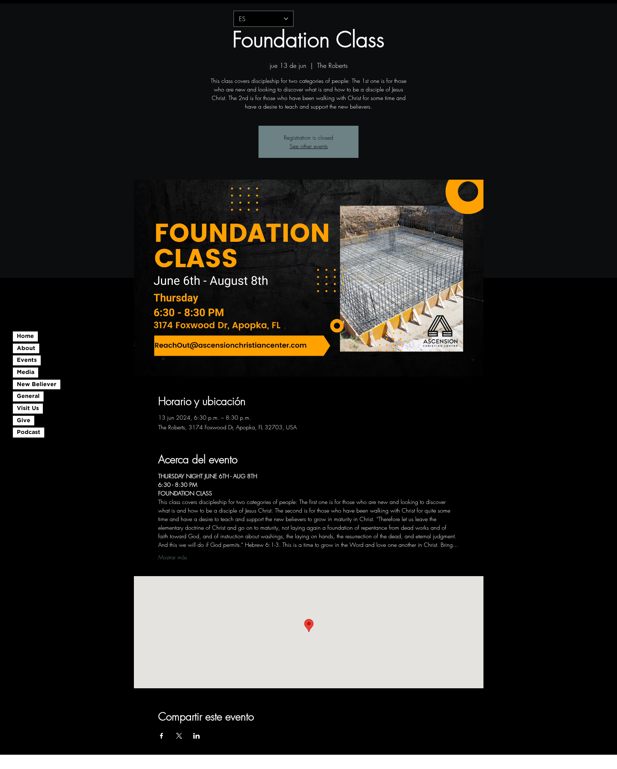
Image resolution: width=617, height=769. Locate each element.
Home (25, 336)
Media (25, 372)
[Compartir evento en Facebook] (161, 736)
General (28, 396)
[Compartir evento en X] (179, 736)
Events (27, 360)
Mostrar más (172, 557)
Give (23, 420)
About (26, 348)
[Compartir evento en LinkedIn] (196, 736)
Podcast (28, 432)
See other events (309, 146)
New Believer (36, 384)
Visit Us (28, 408)
